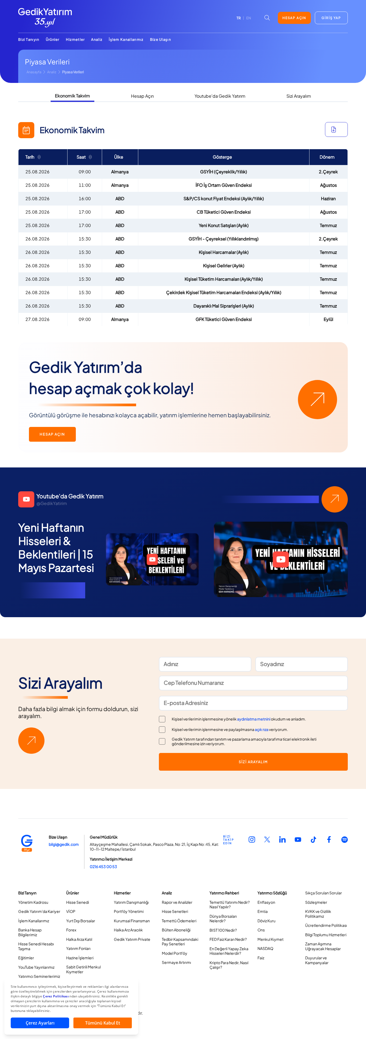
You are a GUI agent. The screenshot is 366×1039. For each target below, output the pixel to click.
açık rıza (261, 729)
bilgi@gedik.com (64, 844)
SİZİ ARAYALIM (253, 762)
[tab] (72, 96)
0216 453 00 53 (103, 866)
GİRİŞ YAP (331, 18)
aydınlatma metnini (253, 718)
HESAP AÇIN (294, 18)
